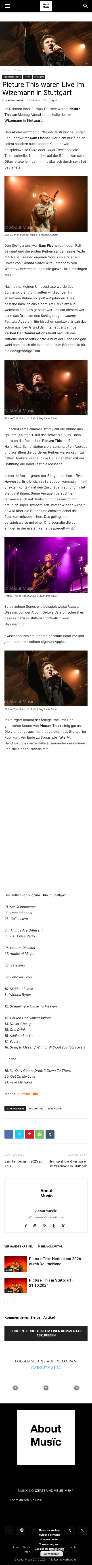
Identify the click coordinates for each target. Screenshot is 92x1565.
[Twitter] (19, 1134)
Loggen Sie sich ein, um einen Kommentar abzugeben (46, 1333)
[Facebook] (8, 1134)
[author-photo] (46, 1204)
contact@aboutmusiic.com (62, 1500)
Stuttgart (39, 76)
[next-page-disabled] (14, 1302)
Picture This (28, 1094)
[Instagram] (36, 1226)
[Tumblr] (50, 1134)
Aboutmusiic (15, 100)
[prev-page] (7, 1302)
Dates (9, 1269)
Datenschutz (56, 1548)
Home (6, 70)
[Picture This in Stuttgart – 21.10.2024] (15, 1285)
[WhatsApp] (39, 1134)
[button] (7, 6)
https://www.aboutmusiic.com (46, 1217)
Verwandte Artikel (18, 1246)
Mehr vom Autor (50, 1246)
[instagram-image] (15, 1388)
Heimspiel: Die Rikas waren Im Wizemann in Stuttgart (68, 1163)
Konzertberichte (24, 70)
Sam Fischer (55, 1108)
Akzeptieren (51, 1554)
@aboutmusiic (46, 1367)
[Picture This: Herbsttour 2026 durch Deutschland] (15, 1264)
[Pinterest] (29, 1134)
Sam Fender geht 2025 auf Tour (24, 1163)
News (28, 76)
